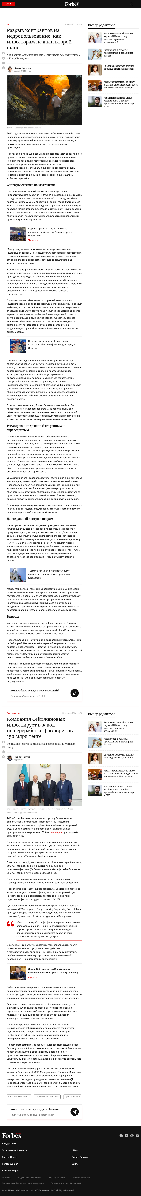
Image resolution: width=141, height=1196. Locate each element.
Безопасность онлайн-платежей (66, 1183)
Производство (13, 713)
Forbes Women (10, 1163)
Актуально (8, 1143)
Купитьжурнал (8, 4)
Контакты (6, 1177)
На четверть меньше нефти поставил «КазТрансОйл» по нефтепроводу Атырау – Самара (51, 344)
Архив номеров (10, 1170)
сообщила (56, 832)
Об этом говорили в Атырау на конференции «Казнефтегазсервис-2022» (35, 240)
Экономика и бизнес (13, 1150)
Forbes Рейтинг (80, 1157)
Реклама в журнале (81, 1177)
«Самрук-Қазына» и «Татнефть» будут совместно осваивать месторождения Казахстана (49, 574)
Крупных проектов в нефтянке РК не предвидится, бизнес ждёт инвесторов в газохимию (50, 232)
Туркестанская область (47, 1096)
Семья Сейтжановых (19, 1096)
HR (8, 24)
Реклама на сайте (56, 1177)
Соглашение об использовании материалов (23, 1183)
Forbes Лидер (9, 1157)
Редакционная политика (29, 1177)
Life (74, 1150)
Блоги (75, 1163)
